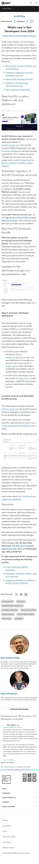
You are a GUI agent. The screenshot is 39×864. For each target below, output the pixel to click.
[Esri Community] (25, 780)
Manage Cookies (8, 848)
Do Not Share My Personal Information (16, 853)
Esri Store (31, 412)
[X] (29, 775)
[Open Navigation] (36, 3)
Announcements (6, 21)
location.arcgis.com (10, 145)
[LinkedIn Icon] (26, 595)
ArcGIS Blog (7, 9)
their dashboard (13, 151)
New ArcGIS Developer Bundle (19, 79)
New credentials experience (18, 89)
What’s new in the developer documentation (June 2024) (19, 426)
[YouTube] (34, 780)
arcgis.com (10, 366)
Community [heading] (6, 793)
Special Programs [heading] (8, 806)
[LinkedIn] (34, 775)
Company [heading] (5, 802)
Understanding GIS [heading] (9, 797)
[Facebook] (25, 775)
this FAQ (19, 252)
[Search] (31, 3)
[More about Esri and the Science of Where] (6, 780)
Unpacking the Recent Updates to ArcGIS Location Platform (18, 163)
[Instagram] (29, 780)
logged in (13, 767)
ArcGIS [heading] (4, 788)
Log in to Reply (8, 760)
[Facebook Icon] (21, 595)
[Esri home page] (6, 3)
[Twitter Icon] (16, 595)
